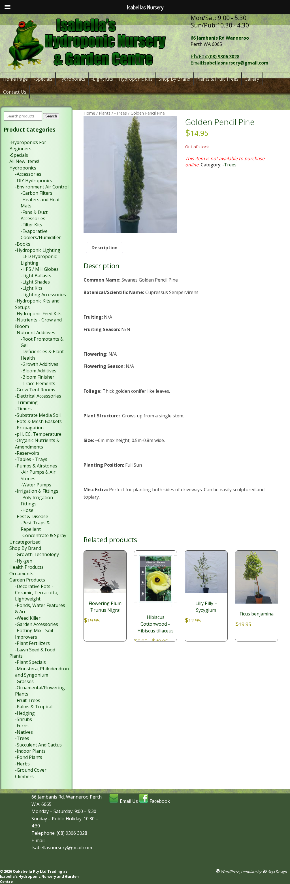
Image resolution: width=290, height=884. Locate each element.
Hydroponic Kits (136, 79)
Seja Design (277, 871)
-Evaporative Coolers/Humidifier (41, 234)
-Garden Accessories (36, 624)
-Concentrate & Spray (43, 535)
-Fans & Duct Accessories (34, 215)
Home (89, 113)
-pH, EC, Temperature (38, 434)
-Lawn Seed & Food (35, 650)
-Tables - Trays (31, 459)
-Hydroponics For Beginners (27, 145)
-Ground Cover (30, 770)
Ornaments (21, 573)
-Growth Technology (37, 554)
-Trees (120, 113)
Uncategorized (24, 542)
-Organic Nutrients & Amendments (37, 443)
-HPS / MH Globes (40, 269)
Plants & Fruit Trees (217, 79)
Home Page (15, 79)
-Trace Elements (38, 383)
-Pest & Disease (31, 516)
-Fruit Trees (27, 700)
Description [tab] (104, 247)
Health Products (26, 567)
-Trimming (26, 402)
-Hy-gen (23, 561)
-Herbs (22, 764)
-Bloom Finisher (37, 377)
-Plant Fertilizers (32, 643)
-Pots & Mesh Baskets (38, 421)
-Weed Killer (27, 618)
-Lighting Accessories (43, 294)
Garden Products (27, 580)
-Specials (43, 79)
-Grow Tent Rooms (35, 390)
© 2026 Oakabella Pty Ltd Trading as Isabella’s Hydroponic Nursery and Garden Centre (39, 876)
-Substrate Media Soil (38, 415)
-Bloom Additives (38, 371)
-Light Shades (35, 282)
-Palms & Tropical (33, 706)
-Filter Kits (31, 225)
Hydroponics (71, 79)
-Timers (23, 408)
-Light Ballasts (36, 276)
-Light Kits (102, 79)
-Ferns (22, 725)
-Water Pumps (36, 485)
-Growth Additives (39, 364)
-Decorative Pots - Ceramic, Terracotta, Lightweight (36, 592)
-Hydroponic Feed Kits (38, 313)
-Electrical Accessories (38, 396)
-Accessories (28, 174)
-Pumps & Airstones (36, 466)
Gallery (251, 79)
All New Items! (24, 161)
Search (51, 116)
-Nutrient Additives (35, 332)
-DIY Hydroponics (33, 180)
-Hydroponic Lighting (37, 250)
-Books (22, 244)
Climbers (24, 776)
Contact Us (14, 92)
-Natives (24, 732)
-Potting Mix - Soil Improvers (34, 633)
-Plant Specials (30, 662)
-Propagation (29, 427)
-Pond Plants (28, 757)
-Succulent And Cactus (38, 745)
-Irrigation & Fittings (36, 491)
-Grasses (24, 681)
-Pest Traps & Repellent (35, 526)
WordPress (229, 871)
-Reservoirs (27, 453)
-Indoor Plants (30, 751)
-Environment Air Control (42, 187)
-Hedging (25, 713)
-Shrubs (23, 719)
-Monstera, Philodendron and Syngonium (42, 672)
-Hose (27, 510)
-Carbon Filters (36, 193)
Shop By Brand (174, 79)
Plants (104, 113)
